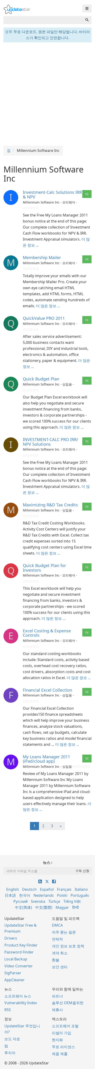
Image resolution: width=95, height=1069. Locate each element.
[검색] (87, 20)
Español (47, 889)
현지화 (57, 1039)
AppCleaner (14, 979)
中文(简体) (23, 907)
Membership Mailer (42, 257)
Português (80, 895)
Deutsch (29, 889)
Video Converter (18, 966)
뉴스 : (47, 862)
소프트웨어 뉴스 (17, 996)
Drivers (10, 938)
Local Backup (15, 959)
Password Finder (19, 952)
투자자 (9, 1052)
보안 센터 (60, 966)
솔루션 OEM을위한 (67, 1002)
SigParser (12, 972)
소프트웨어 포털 (65, 1025)
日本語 (10, 895)
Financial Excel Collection (47, 690)
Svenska (38, 901)
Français (64, 889)
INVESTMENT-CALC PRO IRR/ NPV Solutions (50, 442)
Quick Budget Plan (41, 379)
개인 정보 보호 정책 (68, 946)
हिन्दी (75, 907)
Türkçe (54, 901)
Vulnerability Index (20, 1002)
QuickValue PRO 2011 (44, 318)
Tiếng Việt (72, 901)
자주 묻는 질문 (64, 932)
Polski (62, 895)
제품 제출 (60, 1053)
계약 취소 (60, 953)
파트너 (57, 996)
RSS (7, 1009)
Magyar (62, 907)
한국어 (24, 895)
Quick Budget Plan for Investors (44, 568)
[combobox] (43, 20)
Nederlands (43, 895)
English (12, 889)
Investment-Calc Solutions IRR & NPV (52, 194)
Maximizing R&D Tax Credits (50, 505)
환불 (55, 959)
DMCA (57, 925)
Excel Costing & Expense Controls (47, 633)
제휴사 (57, 1009)
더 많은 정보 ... (48, 305)
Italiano (81, 889)
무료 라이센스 (63, 1046)
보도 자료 (12, 1038)
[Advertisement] (47, 93)
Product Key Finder (21, 945)
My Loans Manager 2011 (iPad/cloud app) (46, 759)
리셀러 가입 (61, 1032)
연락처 (57, 939)
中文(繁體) (43, 907)
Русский (20, 901)
